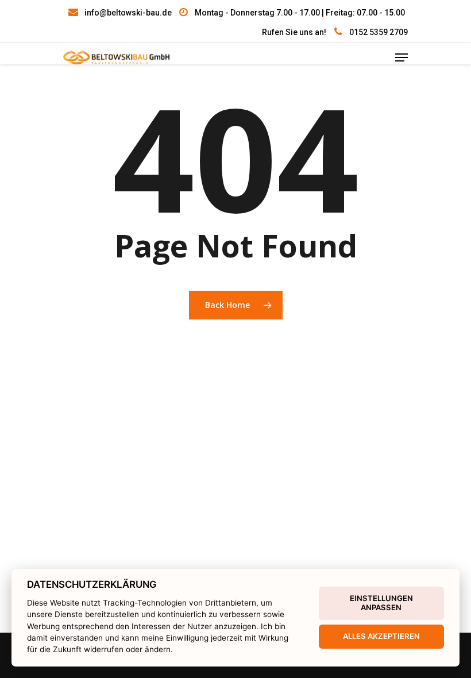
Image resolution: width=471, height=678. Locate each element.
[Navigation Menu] (401, 57)
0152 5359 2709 (378, 32)
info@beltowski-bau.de (128, 12)
